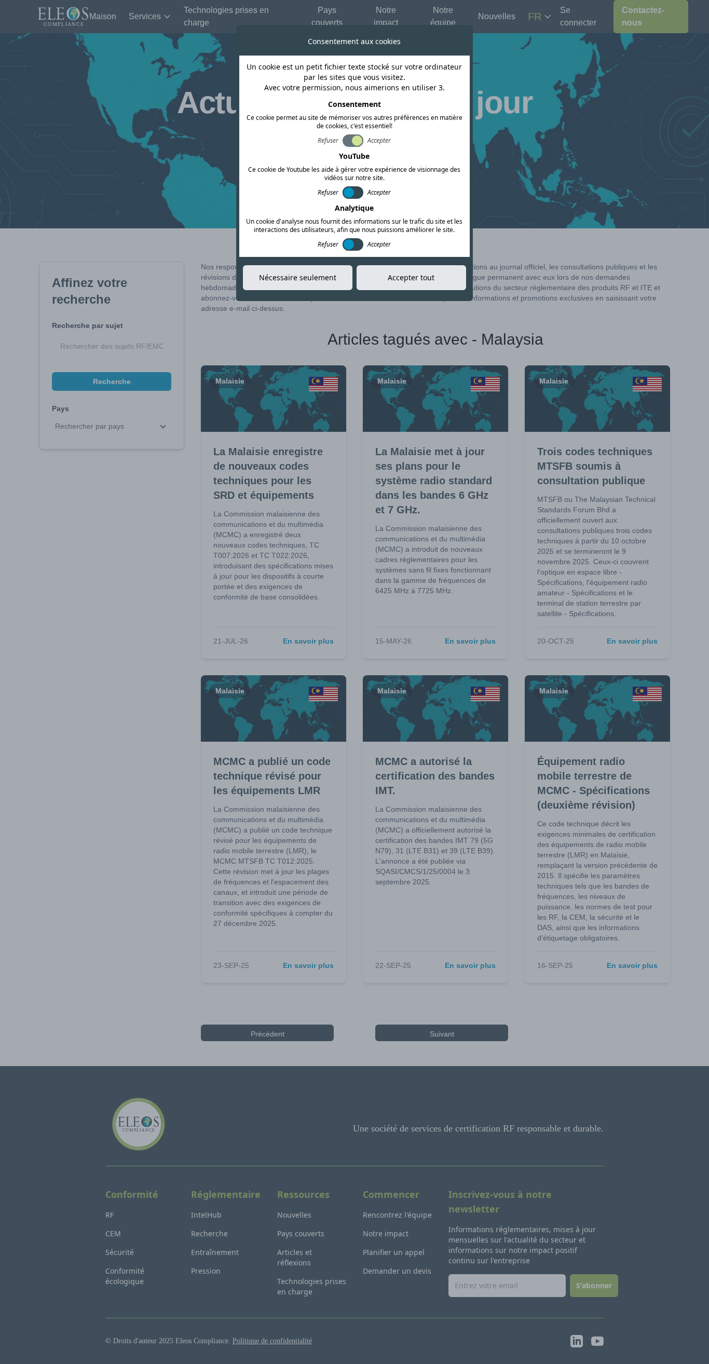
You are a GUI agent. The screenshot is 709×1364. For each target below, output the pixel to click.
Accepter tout (411, 277)
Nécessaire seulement (297, 277)
